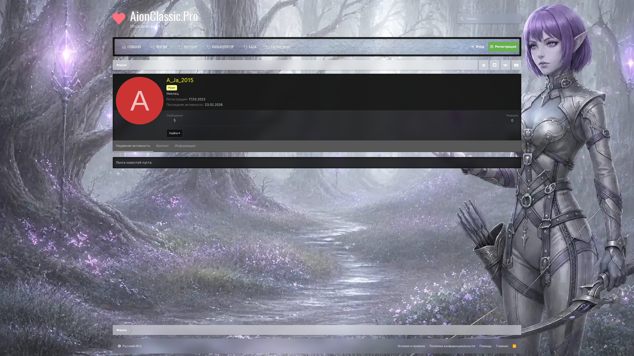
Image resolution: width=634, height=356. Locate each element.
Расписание (281, 46)
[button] (171, 46)
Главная (134, 46)
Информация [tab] (185, 146)
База (252, 46)
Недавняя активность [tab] (133, 146)
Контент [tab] (162, 146)
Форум (161, 46)
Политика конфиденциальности (452, 346)
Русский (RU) (132, 346)
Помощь (485, 346)
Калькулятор (223, 46)
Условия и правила (411, 346)
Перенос (190, 46)
